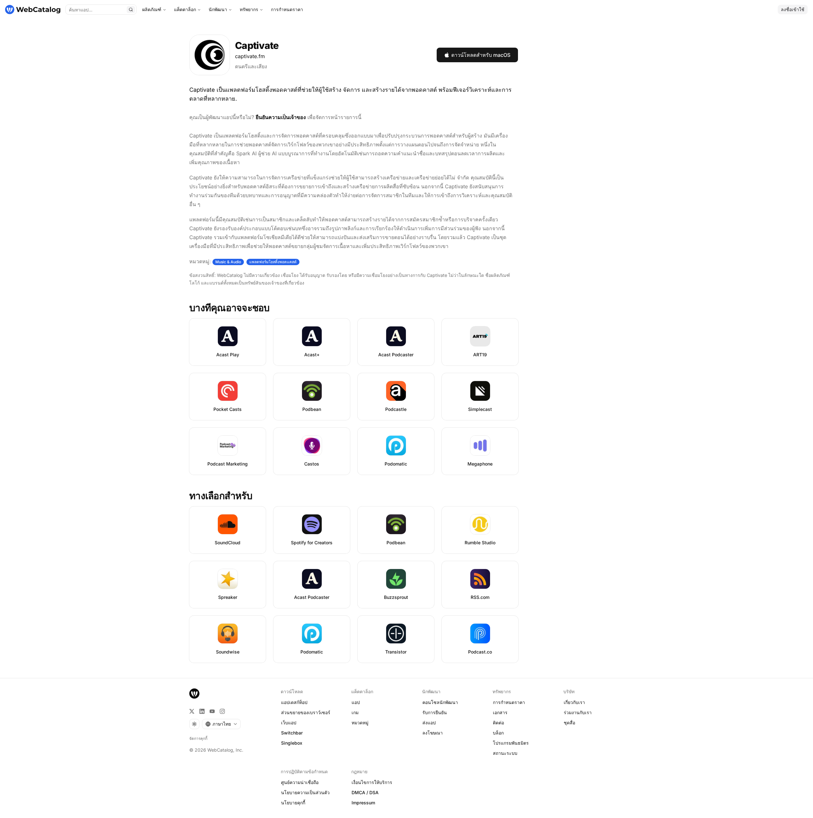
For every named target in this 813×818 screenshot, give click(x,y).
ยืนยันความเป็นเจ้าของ (281, 117)
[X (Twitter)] (191, 711)
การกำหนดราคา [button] (509, 702)
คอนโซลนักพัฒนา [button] (440, 702)
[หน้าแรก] (32, 9)
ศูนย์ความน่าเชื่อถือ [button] (300, 782)
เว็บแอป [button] (288, 722)
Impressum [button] (363, 802)
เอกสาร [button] (500, 712)
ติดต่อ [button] (498, 722)
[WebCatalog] (194, 693)
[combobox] (221, 724)
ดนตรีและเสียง (251, 66)
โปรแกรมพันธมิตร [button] (511, 743)
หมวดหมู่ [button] (360, 722)
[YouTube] (212, 711)
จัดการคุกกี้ (198, 738)
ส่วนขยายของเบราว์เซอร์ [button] (305, 712)
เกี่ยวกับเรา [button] (574, 702)
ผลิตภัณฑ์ (151, 9)
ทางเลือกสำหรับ (220, 495)
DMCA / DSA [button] (365, 792)
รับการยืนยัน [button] (434, 712)
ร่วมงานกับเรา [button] (578, 712)
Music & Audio (228, 261)
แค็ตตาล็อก (185, 9)
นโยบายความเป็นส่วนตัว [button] (305, 792)
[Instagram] (222, 711)
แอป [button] (356, 702)
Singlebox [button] (291, 743)
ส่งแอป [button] (429, 722)
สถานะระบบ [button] (505, 753)
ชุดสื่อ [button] (569, 722)
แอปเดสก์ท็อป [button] (294, 702)
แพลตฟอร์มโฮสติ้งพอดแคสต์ (273, 261)
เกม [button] (355, 712)
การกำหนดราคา (287, 9)
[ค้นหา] (130, 9)
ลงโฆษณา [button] (432, 732)
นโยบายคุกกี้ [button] (293, 802)
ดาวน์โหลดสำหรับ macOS (480, 55)
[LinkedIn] (202, 711)
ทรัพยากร (249, 9)
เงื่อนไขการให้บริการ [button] (372, 782)
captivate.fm (250, 56)
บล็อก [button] (498, 732)
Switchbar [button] (292, 732)
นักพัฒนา (218, 9)
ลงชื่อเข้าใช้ (792, 9)
